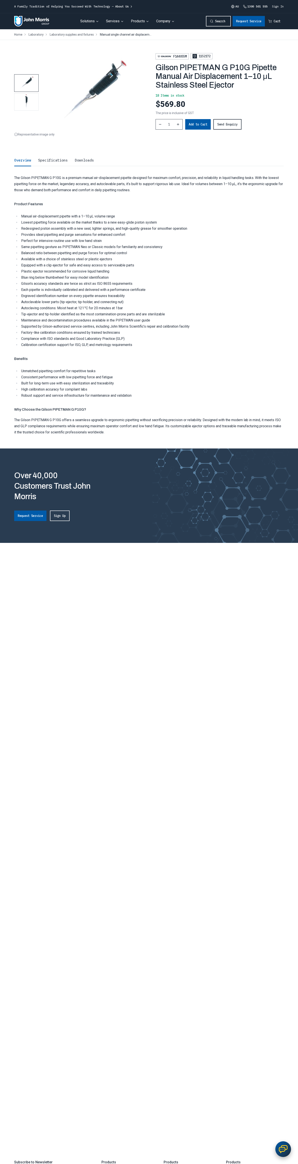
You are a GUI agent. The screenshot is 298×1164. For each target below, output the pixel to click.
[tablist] (149, 160)
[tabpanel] (149, 300)
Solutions (87, 21)
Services (113, 21)
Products (138, 21)
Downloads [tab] (84, 160)
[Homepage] (31, 21)
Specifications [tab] (53, 160)
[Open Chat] (283, 1149)
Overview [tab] (22, 160)
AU (237, 6)
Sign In (278, 6)
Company (163, 21)
